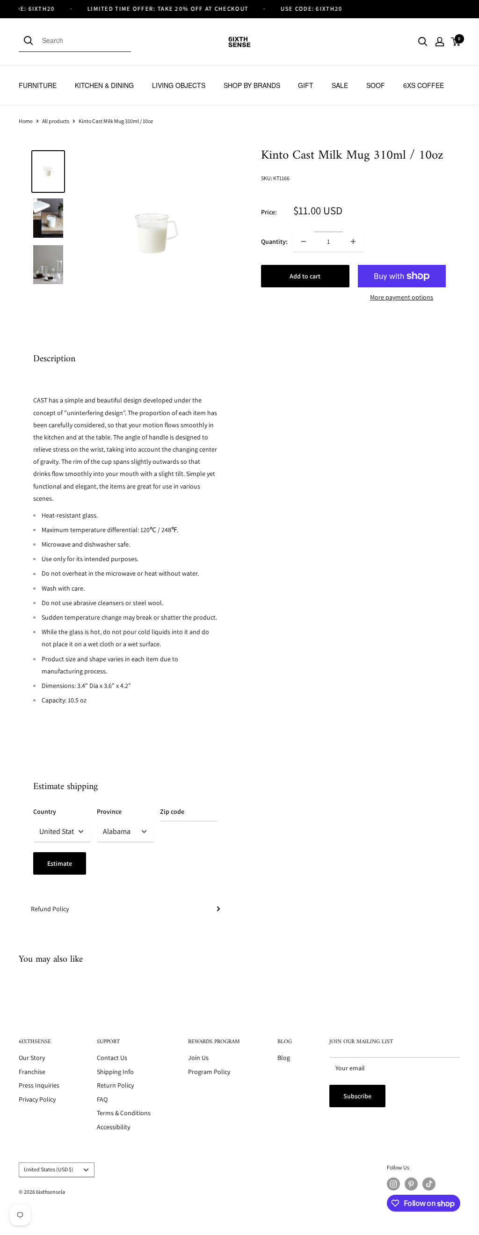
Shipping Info (115, 1071)
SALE (340, 85)
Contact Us (112, 1057)
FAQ (102, 1099)
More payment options (401, 297)
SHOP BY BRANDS (252, 85)
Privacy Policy (37, 1099)
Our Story (32, 1057)
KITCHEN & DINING (104, 85)
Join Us (198, 1057)
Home (26, 120)
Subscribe (357, 1096)
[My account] (439, 41)
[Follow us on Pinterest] (411, 1184)
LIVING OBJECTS (178, 85)
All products (55, 120)
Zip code (172, 811)
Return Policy (115, 1085)
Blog (283, 1057)
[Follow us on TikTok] (428, 1184)
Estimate (59, 863)
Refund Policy (50, 909)
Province (109, 811)
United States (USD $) (48, 1169)
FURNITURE (38, 85)
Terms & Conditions (124, 1113)
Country (44, 811)
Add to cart (305, 276)
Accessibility (113, 1127)
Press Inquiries (39, 1085)
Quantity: (274, 241)
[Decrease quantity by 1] (303, 241)
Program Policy (209, 1071)
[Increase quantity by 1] (353, 241)
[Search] (30, 40)
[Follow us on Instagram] (393, 1184)
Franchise (32, 1071)
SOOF (375, 85)
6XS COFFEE (423, 85)
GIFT (305, 85)
